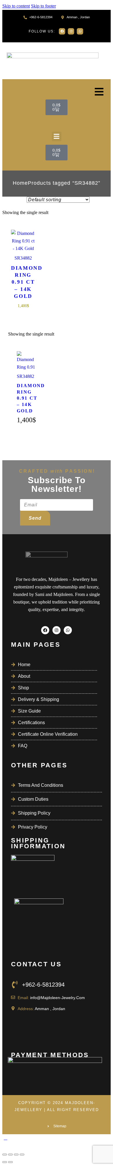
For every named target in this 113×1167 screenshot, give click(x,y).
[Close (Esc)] (22, 1154)
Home (20, 183)
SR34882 (23, 257)
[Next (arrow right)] (10, 1162)
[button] (56, 136)
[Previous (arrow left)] (4, 1162)
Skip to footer (43, 5)
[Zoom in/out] (4, 1154)
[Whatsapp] (80, 31)
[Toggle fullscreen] (10, 1154)
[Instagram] (71, 31)
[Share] (16, 1154)
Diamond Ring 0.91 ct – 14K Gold (23, 282)
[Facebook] (62, 31)
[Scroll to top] (5, 1137)
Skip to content (16, 5)
